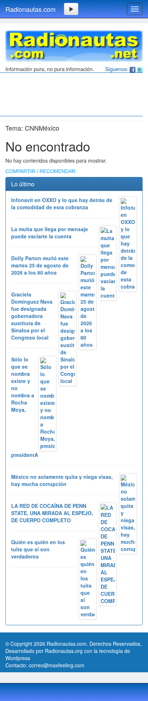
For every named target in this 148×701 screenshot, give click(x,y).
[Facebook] (132, 69)
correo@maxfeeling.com (56, 665)
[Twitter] (140, 69)
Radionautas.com (30, 9)
